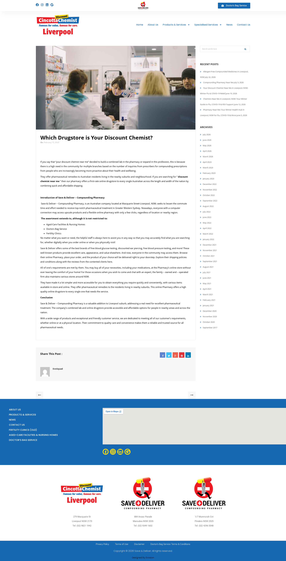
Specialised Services (206, 24)
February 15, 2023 (51, 142)
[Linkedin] (47, 4)
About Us (153, 24)
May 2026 (207, 145)
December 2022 (209, 184)
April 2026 (207, 151)
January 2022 (208, 239)
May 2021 (207, 283)
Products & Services (174, 24)
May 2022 (207, 222)
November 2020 (210, 316)
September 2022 (210, 200)
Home (139, 24)
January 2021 (208, 305)
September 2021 (210, 261)
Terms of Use (121, 544)
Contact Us (243, 24)
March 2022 (208, 233)
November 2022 (210, 189)
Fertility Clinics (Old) (23, 430)
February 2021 (209, 300)
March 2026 (208, 156)
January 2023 (208, 178)
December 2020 (209, 311)
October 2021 (209, 255)
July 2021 (206, 272)
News (229, 24)
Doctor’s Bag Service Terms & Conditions (170, 544)
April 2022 (207, 228)
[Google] (51, 4)
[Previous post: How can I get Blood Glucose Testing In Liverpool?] (39, 395)
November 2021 (210, 250)
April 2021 (207, 289)
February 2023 (209, 173)
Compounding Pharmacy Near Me (218, 82)
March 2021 (208, 294)
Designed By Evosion (143, 557)
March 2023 (208, 167)
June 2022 (207, 217)
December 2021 (209, 244)
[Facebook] (37, 4)
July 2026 (206, 134)
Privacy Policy (102, 544)
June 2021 (207, 278)
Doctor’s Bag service (23, 440)
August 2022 (208, 206)
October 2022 (209, 195)
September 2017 (210, 327)
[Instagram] (42, 4)
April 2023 (207, 162)
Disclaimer (139, 544)
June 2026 (207, 140)
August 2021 (208, 267)
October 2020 (209, 322)
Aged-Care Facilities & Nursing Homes (33, 435)
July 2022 (206, 211)
